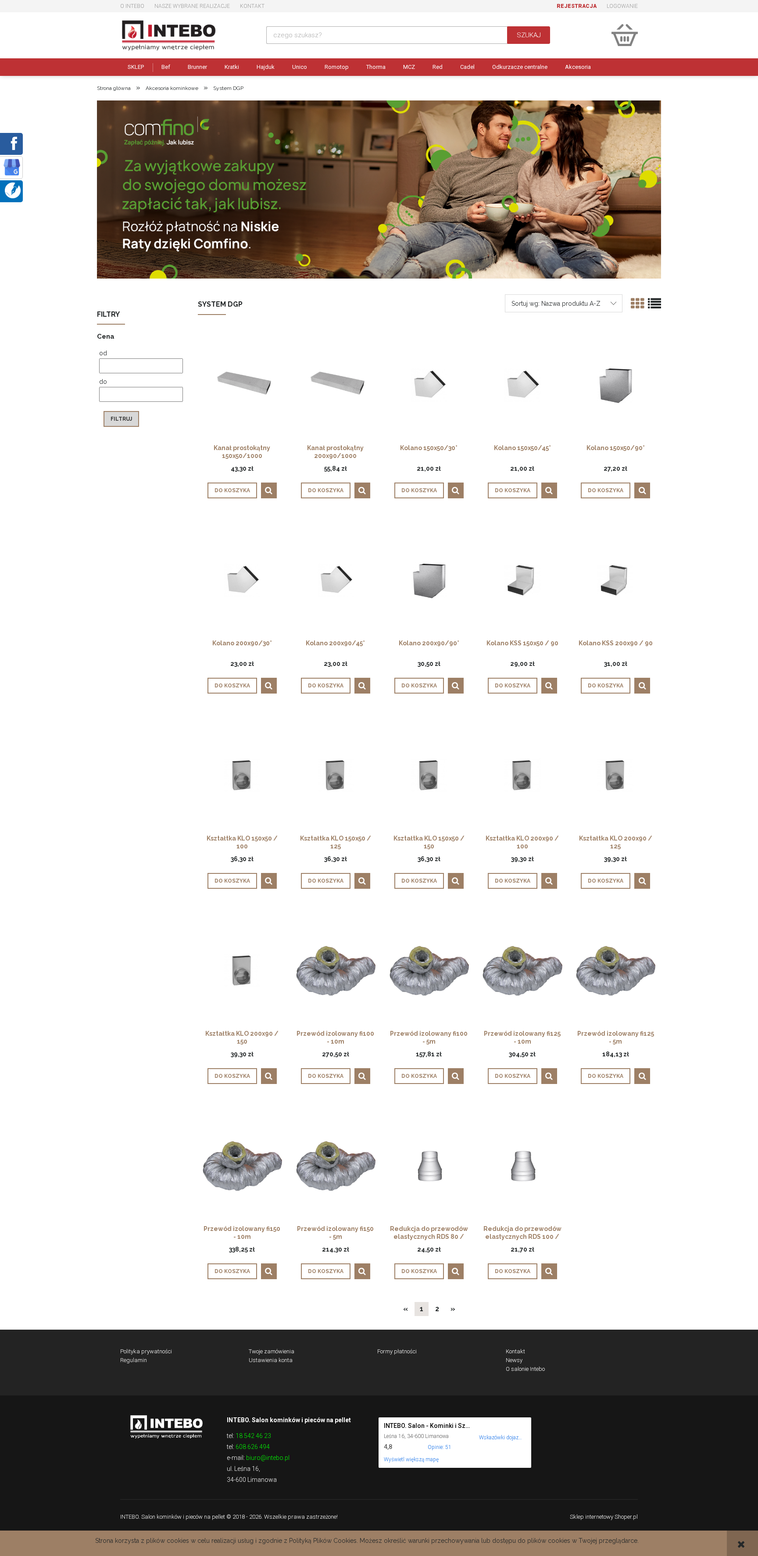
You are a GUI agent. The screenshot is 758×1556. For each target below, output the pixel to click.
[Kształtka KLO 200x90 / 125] (615, 775)
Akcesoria (578, 67)
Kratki (232, 67)
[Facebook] (12, 143)
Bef (165, 67)
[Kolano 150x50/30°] (429, 385)
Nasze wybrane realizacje (192, 6)
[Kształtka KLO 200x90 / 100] (522, 775)
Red (438, 67)
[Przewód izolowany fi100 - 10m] (335, 970)
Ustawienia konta (271, 1360)
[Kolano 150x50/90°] (615, 385)
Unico (299, 67)
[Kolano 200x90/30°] (242, 580)
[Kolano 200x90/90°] (429, 580)
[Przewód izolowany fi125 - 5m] (615, 970)
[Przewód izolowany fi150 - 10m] (242, 1166)
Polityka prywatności (146, 1351)
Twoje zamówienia (271, 1351)
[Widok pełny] (654, 303)
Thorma (376, 67)
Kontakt (252, 6)
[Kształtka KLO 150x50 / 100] (242, 775)
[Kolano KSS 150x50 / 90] (522, 580)
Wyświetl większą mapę (411, 1459)
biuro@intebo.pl (268, 1457)
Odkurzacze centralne (519, 67)
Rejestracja (577, 6)
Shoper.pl (626, 1516)
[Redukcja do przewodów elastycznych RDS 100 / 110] (522, 1166)
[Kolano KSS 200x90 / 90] (615, 580)
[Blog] (13, 189)
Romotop (337, 67)
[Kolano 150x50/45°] (522, 385)
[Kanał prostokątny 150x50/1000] (242, 385)
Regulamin (133, 1360)
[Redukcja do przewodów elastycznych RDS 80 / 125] (429, 1166)
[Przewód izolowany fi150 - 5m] (335, 1166)
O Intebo (132, 6)
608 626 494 (253, 1446)
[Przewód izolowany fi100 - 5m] (429, 970)
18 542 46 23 (253, 1435)
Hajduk (266, 67)
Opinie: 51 (439, 1447)
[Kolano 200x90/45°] (335, 580)
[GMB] (12, 166)
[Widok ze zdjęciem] (637, 303)
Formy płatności (397, 1351)
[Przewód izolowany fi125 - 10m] (522, 970)
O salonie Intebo (525, 1369)
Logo (166, 1426)
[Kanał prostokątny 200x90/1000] (335, 385)
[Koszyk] (624, 35)
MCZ (409, 67)
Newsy (514, 1360)
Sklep (136, 67)
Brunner (197, 67)
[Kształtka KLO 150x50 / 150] (429, 775)
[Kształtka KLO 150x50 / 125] (335, 775)
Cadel (467, 67)
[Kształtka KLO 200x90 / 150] (242, 970)
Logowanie (622, 6)
